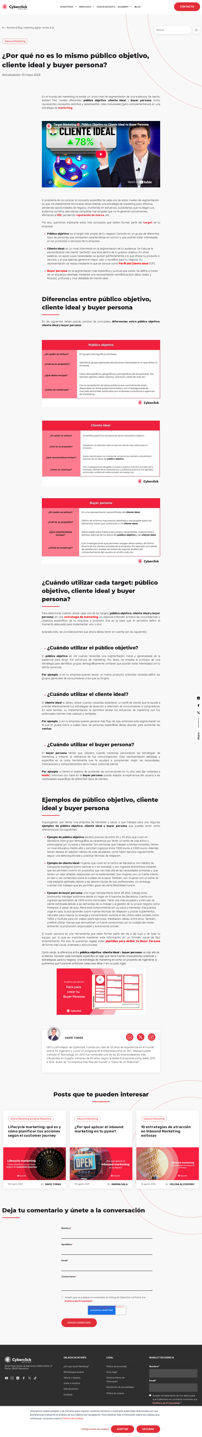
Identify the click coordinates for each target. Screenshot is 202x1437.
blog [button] (138, 6)
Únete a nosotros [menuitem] (72, 1383)
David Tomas (53, 1184)
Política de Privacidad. (167, 1403)
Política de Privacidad (78, 1301)
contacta (187, 6)
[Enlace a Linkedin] (18, 1378)
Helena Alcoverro (182, 1184)
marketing (65, 107)
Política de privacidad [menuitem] (116, 1366)
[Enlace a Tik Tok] (35, 1378)
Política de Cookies (72, 1418)
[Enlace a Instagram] (12, 1378)
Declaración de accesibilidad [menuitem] (120, 1387)
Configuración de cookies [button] (95, 1429)
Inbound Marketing (15, 41)
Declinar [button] (148, 1429)
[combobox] (173, 30)
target (147, 222)
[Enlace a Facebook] (23, 1378)
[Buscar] (196, 30)
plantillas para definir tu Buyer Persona (133, 941)
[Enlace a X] (29, 1378)
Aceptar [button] (122, 1429)
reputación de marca (90, 215)
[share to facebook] (198, 705)
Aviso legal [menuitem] (111, 1372)
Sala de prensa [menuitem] (71, 1389)
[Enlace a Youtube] (6, 1378)
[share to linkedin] (198, 698)
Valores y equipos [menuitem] (72, 1377)
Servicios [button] (85, 6)
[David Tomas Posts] (151, 1036)
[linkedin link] (129, 1036)
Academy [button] (123, 6)
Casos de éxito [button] (106, 6)
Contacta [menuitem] (68, 1394)
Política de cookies (115, 1393)
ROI (59, 215)
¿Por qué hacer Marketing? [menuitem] (76, 1366)
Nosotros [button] (67, 6)
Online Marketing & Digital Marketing (30, 1118)
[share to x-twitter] (198, 712)
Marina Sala (119, 1184)
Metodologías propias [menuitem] (74, 1372)
